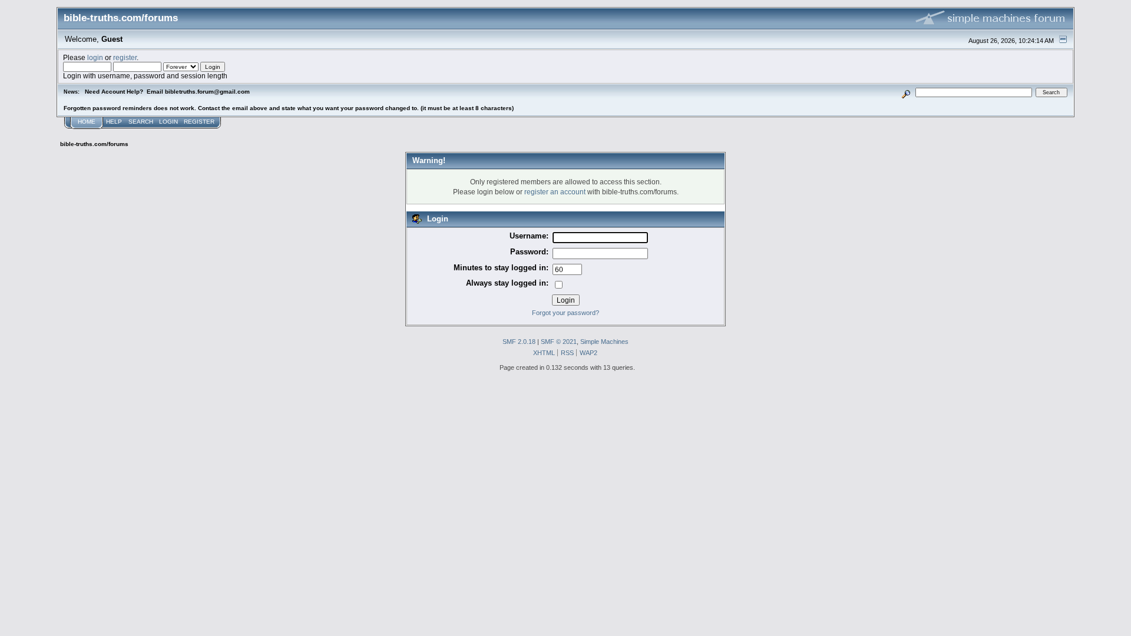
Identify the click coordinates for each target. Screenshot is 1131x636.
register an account (555, 192)
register (125, 57)
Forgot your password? (565, 312)
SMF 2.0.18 (518, 341)
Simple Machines (604, 341)
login (95, 57)
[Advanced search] (906, 92)
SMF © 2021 (559, 341)
